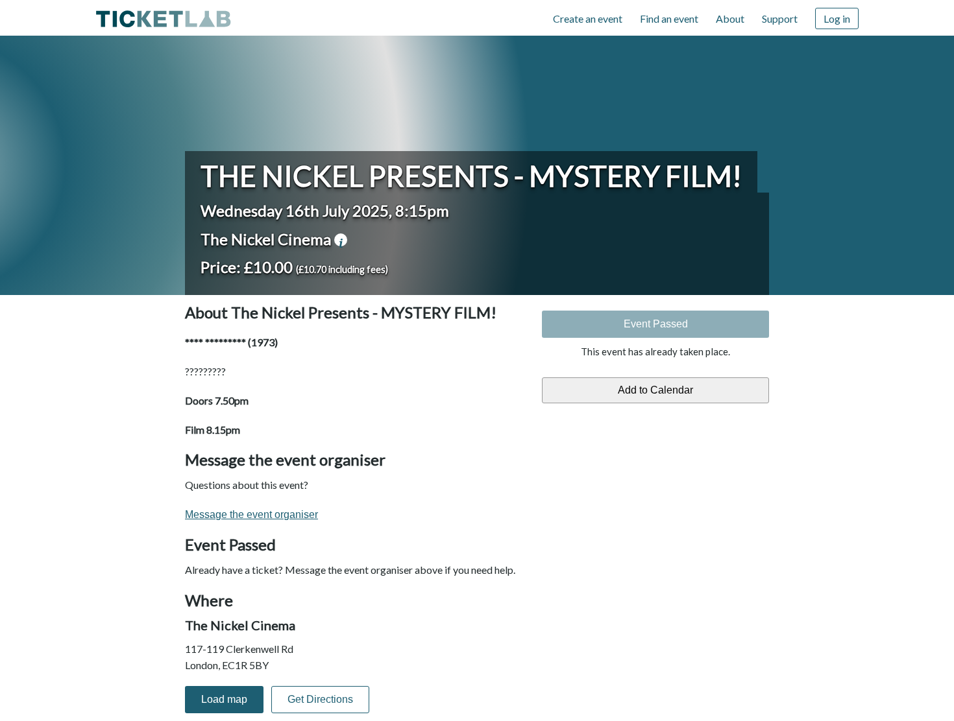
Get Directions (320, 699)
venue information (340, 239)
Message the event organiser (251, 514)
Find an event (669, 18)
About (730, 18)
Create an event (587, 18)
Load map (224, 699)
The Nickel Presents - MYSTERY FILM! (471, 176)
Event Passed (656, 323)
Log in (837, 18)
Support (780, 18)
